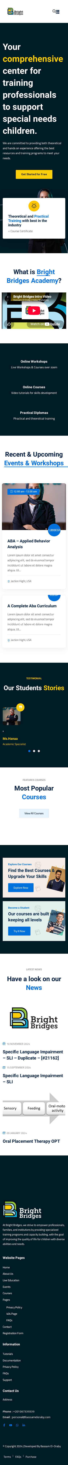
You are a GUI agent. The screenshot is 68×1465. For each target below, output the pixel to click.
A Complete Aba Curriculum (32, 606)
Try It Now (19, 931)
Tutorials (8, 1353)
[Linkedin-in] (23, 1425)
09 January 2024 (17, 1133)
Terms (7, 1456)
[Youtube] (10, 1425)
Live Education (11, 1280)
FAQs (9, 1320)
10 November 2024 (18, 1044)
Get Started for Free (34, 174)
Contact (7, 1326)
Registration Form (13, 1333)
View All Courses (34, 813)
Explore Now (21, 887)
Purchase (31, 1456)
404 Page (11, 1313)
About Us (8, 1273)
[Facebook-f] (4, 1425)
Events (7, 1286)
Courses (7, 1293)
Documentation (12, 1360)
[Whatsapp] (17, 1425)
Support (7, 1379)
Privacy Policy (14, 1307)
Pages (6, 1299)
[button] (29, 751)
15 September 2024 (19, 1067)
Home (6, 1267)
